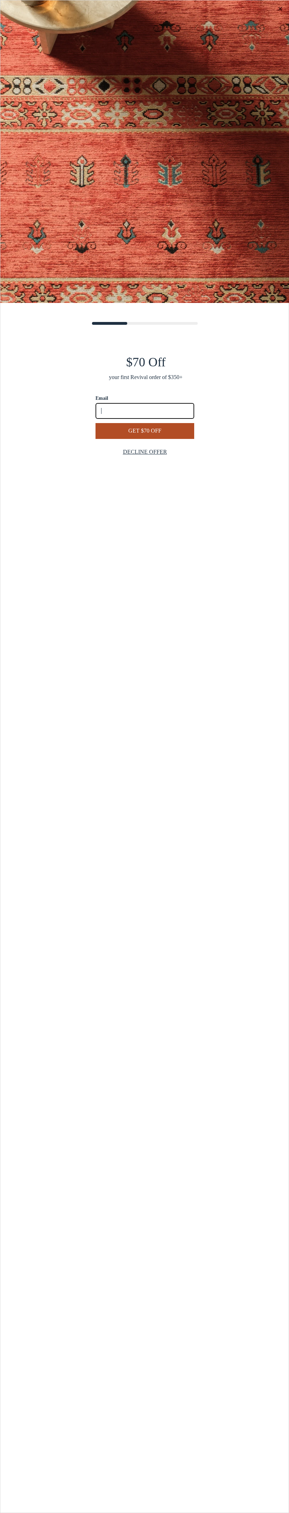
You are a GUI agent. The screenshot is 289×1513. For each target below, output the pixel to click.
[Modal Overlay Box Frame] (144, 756)
